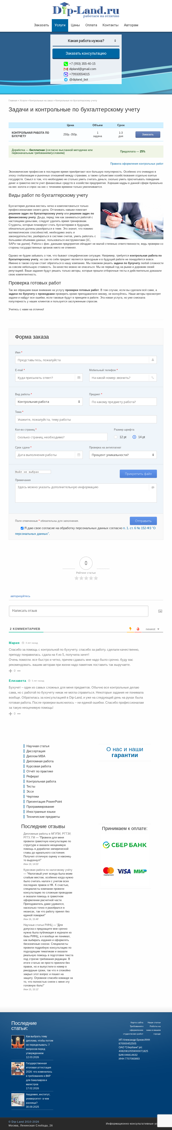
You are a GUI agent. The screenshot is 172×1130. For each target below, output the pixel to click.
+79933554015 (79, 74)
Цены (75, 25)
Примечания (23, 480)
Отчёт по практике (39, 771)
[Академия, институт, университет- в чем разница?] (17, 1099)
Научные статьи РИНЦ (37, 924)
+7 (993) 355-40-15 (82, 63)
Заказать (41, 25)
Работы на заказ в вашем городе (153, 1030)
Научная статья (37, 746)
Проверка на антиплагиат (105, 447)
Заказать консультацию (86, 53)
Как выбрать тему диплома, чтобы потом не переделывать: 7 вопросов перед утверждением (39, 1045)
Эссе (30, 791)
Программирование (40, 806)
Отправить (143, 521)
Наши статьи (154, 1022)
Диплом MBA (35, 756)
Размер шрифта (124, 429)
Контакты (111, 25)
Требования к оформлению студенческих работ (133, 1030)
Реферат (32, 776)
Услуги (60, 25)
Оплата (91, 25)
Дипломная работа (39, 761)
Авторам (131, 25)
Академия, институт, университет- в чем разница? (38, 1098)
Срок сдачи (23, 447)
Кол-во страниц (25, 429)
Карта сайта (137, 1022)
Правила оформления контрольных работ (136, 163)
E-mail (20, 370)
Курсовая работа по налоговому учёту (47, 869)
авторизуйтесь (20, 596)
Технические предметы (43, 816)
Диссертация (35, 751)
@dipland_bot (78, 79)
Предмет (95, 394)
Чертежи (32, 796)
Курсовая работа (38, 766)
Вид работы (23, 394)
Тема (19, 412)
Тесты (30, 786)
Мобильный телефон (103, 370)
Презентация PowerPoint (44, 801)
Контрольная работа (41, 781)
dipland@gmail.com (82, 69)
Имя (18, 352)
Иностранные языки (40, 811)
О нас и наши (124, 752)
